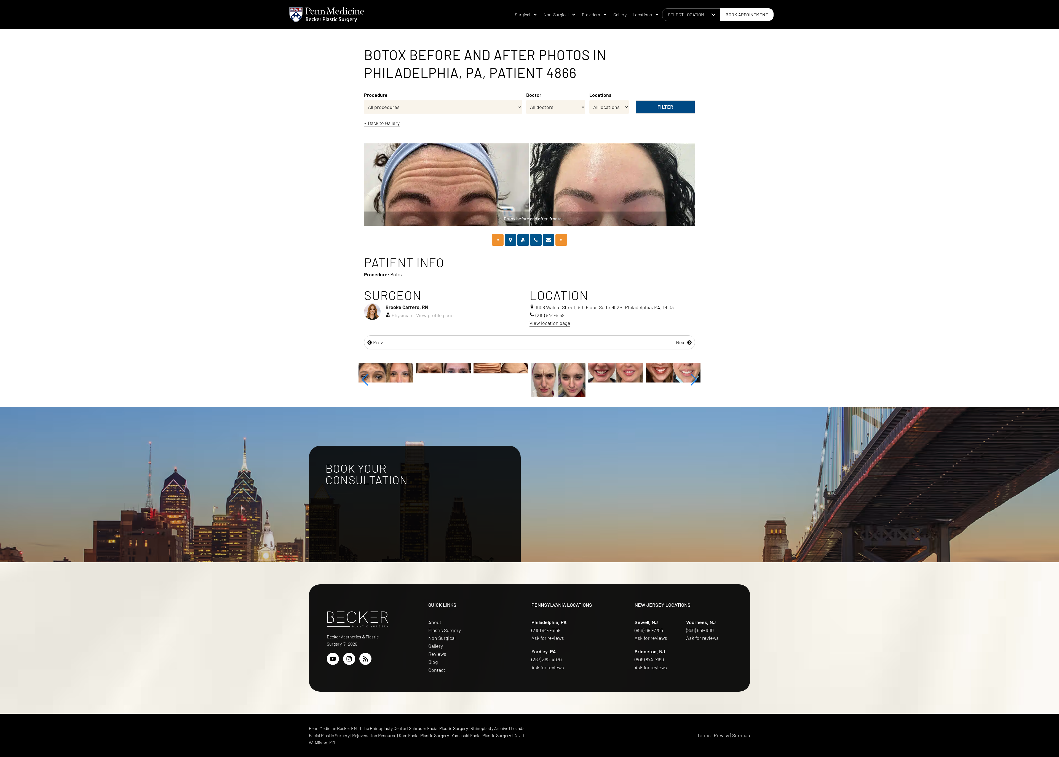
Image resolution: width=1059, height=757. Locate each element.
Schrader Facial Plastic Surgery (439, 728)
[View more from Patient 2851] (565, 372)
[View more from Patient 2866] (393, 367)
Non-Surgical (556, 14)
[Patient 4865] (498, 240)
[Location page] (510, 240)
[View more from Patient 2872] (450, 367)
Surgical (522, 14)
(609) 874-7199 (650, 659)
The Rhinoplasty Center (384, 728)
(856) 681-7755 (649, 630)
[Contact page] (548, 240)
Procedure (375, 95)
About (434, 622)
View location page (550, 323)
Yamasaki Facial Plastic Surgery (481, 735)
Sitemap (741, 735)
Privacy (721, 735)
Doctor (533, 95)
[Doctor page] (523, 240)
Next (681, 342)
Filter (665, 107)
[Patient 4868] (561, 240)
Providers (591, 14)
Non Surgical (442, 638)
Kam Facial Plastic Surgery (424, 735)
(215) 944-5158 (545, 630)
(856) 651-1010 (700, 630)
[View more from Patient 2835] (508, 379)
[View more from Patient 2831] (680, 379)
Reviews (437, 654)
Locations (642, 14)
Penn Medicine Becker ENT (334, 728)
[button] (365, 380)
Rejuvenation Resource (374, 735)
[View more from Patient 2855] (623, 372)
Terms (704, 735)
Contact (436, 670)
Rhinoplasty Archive (489, 728)
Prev (377, 342)
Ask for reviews (547, 638)
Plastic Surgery (444, 630)
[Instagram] (349, 659)
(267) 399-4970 (547, 659)
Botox (396, 274)
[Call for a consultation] (536, 240)
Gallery (620, 14)
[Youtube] (333, 659)
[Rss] (365, 659)
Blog (433, 662)
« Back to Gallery (382, 123)
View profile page (435, 315)
